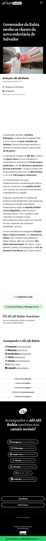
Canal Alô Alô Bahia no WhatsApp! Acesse (23, 307)
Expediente (23, 498)
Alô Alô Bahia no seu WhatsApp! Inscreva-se (23, 539)
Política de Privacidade (22, 517)
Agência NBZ (23, 533)
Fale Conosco (23, 505)
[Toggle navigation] (41, 3)
